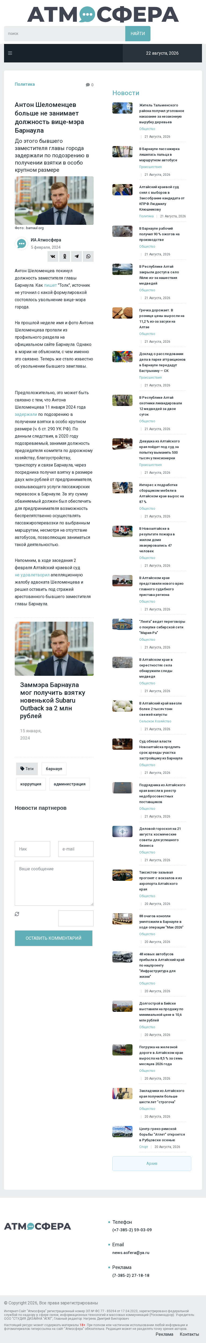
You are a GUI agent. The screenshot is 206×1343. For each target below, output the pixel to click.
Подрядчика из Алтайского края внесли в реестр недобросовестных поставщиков (162, 793)
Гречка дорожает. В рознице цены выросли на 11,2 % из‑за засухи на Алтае (161, 318)
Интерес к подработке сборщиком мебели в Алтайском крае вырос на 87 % (161, 493)
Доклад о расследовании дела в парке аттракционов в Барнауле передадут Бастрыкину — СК (162, 362)
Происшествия (150, 167)
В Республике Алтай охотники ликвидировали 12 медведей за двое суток (160, 406)
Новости (125, 93)
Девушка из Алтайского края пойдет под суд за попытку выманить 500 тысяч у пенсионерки (159, 449)
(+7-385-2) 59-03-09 (132, 1230)
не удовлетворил (32, 574)
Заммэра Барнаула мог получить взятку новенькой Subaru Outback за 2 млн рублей (52, 700)
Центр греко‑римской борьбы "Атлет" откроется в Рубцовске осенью (162, 1134)
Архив (151, 1163)
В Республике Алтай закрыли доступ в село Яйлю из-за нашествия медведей (159, 274)
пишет (50, 285)
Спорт (143, 1147)
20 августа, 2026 (157, 904)
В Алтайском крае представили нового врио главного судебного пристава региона (161, 586)
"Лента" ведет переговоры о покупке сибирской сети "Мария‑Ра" (162, 627)
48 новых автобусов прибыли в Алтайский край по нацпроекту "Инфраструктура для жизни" (161, 965)
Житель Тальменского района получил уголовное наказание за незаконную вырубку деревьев (161, 113)
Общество (147, 129)
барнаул (54, 768)
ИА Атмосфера (103, 14)
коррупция (30, 784)
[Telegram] (76, 256)
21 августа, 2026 (157, 137)
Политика (25, 84)
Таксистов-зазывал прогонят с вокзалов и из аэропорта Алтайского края (160, 880)
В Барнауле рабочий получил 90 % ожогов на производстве (159, 234)
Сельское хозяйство (155, 721)
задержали (26, 414)
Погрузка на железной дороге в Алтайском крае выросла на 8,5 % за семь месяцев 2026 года (161, 1055)
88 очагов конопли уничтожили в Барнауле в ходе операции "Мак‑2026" (161, 921)
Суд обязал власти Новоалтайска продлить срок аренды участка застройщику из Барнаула (160, 749)
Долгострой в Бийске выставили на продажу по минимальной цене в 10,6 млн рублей (161, 1011)
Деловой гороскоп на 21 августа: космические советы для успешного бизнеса (160, 837)
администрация (70, 784)
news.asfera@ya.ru (130, 1252)
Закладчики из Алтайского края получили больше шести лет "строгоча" (161, 1096)
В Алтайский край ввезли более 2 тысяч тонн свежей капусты (160, 709)
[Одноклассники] (64, 256)
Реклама (164, 1334)
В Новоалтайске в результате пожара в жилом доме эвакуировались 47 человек (157, 540)
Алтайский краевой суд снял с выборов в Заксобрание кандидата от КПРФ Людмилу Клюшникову (162, 198)
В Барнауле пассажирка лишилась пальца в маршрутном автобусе (159, 154)
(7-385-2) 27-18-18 (130, 1275)
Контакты (189, 1334)
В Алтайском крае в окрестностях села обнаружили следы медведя (156, 668)
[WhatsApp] (88, 256)
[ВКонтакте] (52, 256)
